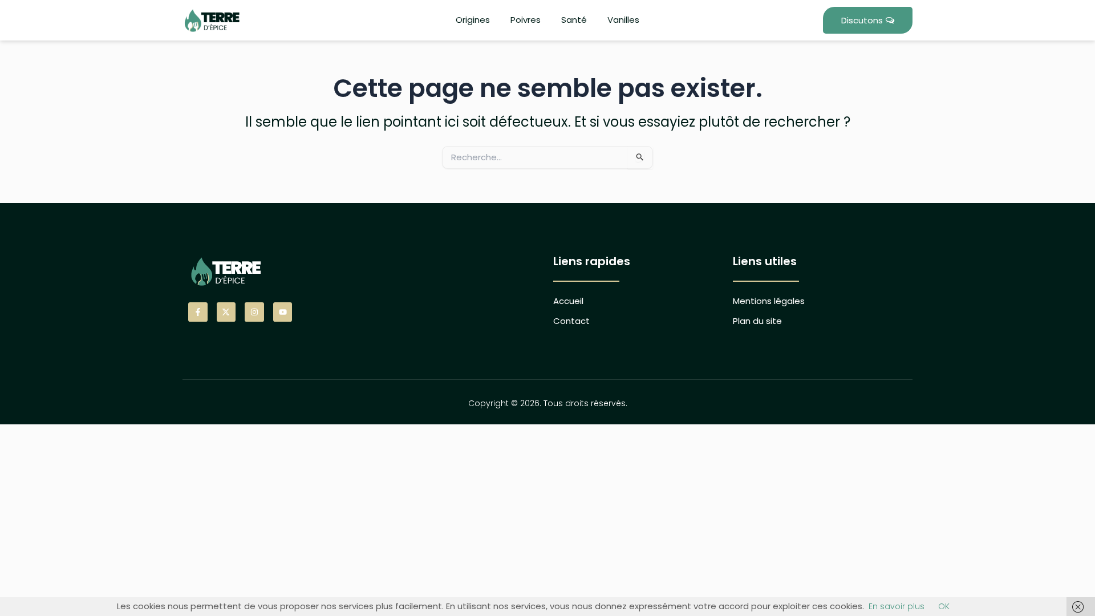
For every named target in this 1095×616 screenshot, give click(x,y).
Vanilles (623, 20)
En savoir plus (896, 606)
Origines (473, 20)
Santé (574, 20)
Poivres (525, 20)
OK (944, 606)
